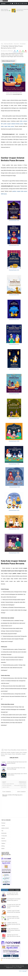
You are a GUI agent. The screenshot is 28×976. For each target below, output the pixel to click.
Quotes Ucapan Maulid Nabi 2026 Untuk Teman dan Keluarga (16, 768)
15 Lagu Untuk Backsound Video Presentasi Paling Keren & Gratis (13, 930)
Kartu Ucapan (23, 752)
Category (17, 890)
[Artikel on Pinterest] (22, 3)
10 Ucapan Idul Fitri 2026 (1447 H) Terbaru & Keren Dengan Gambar (14, 906)
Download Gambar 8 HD (14, 393)
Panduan (3, 823)
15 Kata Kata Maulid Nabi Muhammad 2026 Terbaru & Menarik (17, 762)
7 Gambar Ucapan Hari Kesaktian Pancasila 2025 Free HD (13, 924)
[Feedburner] (24, 3)
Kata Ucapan (8, 754)
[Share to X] (17, 50)
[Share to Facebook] (14, 50)
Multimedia (3, 833)
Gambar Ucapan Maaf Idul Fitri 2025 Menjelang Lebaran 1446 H (8, 785)
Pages (3, 3)
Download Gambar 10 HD (14, 441)
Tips (2, 830)
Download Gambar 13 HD (14, 510)
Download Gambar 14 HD (14, 528)
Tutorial (3, 825)
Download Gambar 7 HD (14, 369)
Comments (11, 890)
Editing (2, 846)
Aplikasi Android (5, 828)
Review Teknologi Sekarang (18, 966)
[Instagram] (16, 3)
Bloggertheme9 (9, 967)
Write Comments (21, 791)
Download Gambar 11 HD (14, 463)
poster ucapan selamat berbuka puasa (13, 123)
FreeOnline (3, 840)
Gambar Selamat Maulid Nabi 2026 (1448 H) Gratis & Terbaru (17, 774)
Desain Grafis (20, 750)
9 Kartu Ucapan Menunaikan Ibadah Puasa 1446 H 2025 (20, 785)
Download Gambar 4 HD (14, 294)
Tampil (12, 61)
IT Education (4, 835)
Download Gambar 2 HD (14, 245)
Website (3, 838)
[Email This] (23, 50)
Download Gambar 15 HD (14, 552)
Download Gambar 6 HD (14, 344)
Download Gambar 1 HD (14, 220)
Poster (13, 754)
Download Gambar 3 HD (14, 270)
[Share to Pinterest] (25, 50)
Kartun (3, 754)
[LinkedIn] (18, 3)
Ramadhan (18, 754)
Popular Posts (5, 890)
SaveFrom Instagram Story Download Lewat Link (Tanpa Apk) (13, 918)
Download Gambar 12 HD (15, 487)
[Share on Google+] (20, 50)
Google (19, 967)
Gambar (9, 752)
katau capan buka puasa (7, 126)
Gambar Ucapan (15, 752)
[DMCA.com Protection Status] (4, 1)
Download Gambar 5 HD (14, 319)
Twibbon (3, 843)
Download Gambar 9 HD (14, 418)
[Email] (12, 3)
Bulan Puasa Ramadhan (10, 750)
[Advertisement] (14, 26)
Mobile (2, 848)
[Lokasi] (10, 3)
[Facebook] (14, 3)
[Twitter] (26, 3)
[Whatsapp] (20, 3)
